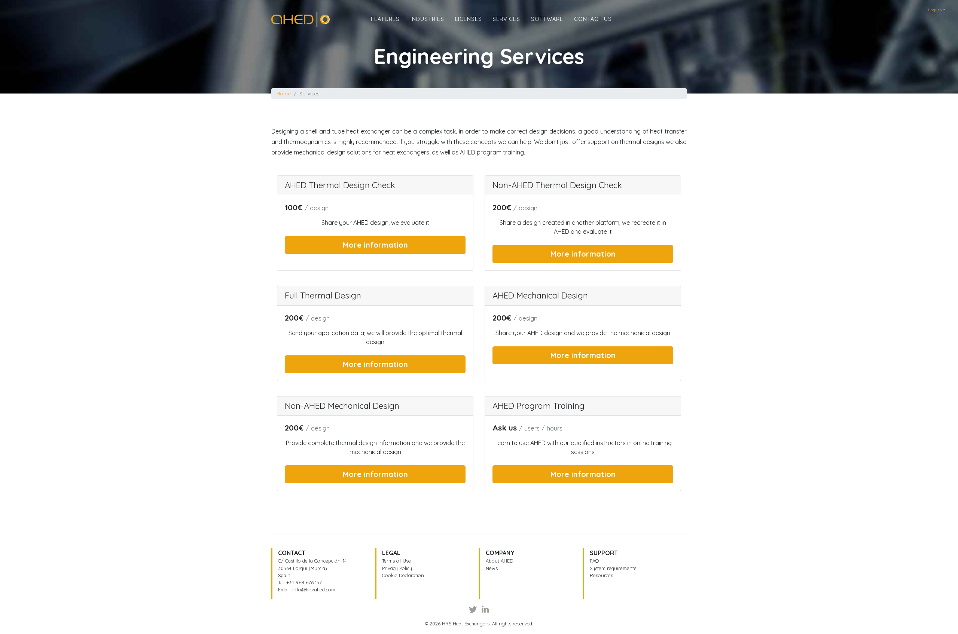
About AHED (499, 561)
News (492, 568)
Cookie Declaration (403, 575)
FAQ (594, 561)
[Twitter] (473, 609)
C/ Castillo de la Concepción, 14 (312, 561)
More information (375, 244)
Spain (284, 575)
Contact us (593, 19)
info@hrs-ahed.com (313, 589)
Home (279, 16)
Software (547, 19)
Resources (601, 575)
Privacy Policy (397, 568)
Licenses (468, 19)
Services (506, 19)
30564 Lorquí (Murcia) (302, 568)
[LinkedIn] (485, 609)
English (935, 9)
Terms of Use (396, 561)
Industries (427, 19)
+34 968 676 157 (304, 582)
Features (385, 19)
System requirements (613, 568)
